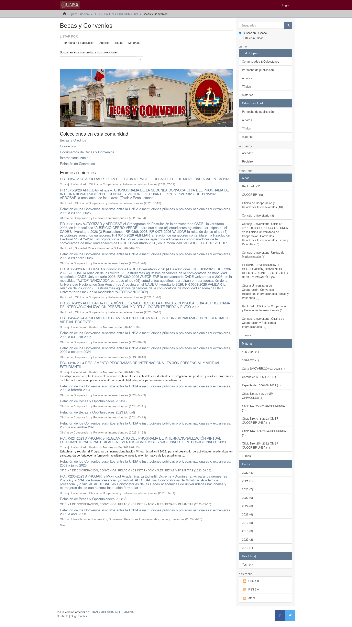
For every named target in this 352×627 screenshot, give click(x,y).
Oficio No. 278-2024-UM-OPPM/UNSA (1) (258, 395)
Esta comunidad (253, 38)
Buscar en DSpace (255, 33)
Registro (247, 161)
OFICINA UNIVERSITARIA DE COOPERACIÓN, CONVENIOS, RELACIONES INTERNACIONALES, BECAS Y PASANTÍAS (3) (265, 271)
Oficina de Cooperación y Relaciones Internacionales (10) (262, 205)
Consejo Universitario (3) (258, 215)
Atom (251, 598)
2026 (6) (247, 514)
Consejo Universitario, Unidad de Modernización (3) (263, 254)
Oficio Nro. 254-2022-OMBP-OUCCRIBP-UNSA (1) (260, 445)
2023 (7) (247, 489)
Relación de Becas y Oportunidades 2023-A (93, 498)
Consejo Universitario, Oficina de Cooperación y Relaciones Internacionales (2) (263, 322)
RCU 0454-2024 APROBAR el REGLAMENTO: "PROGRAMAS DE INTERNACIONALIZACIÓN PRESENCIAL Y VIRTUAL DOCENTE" (144, 319)
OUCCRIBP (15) (252, 194)
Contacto (62, 616)
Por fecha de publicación (78, 43)
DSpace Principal (78, 14)
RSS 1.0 (253, 581)
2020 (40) (248, 472)
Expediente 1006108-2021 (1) (261, 385)
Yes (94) (247, 564)
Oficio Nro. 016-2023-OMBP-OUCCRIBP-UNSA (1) (260, 420)
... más (246, 335)
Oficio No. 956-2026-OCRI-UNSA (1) (263, 408)
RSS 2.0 (253, 589)
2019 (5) (247, 523)
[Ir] (288, 25)
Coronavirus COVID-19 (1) (259, 377)
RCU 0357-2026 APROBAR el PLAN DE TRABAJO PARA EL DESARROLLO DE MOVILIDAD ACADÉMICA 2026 (145, 178)
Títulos (118, 43)
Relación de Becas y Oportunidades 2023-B (93, 400)
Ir (140, 60)
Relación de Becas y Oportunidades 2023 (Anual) (97, 412)
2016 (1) (247, 548)
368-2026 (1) (250, 360)
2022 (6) (247, 497)
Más (62, 525)
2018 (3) (247, 531)
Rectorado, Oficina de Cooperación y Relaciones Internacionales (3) (264, 308)
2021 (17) (248, 481)
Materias (134, 43)
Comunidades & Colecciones (260, 61)
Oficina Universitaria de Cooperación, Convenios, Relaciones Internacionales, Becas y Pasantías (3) (265, 291)
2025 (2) (247, 539)
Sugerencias (79, 616)
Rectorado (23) (252, 186)
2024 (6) (247, 506)
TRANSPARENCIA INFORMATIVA (116, 14)
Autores (104, 43)
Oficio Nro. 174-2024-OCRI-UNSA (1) (264, 433)
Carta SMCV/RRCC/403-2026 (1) (263, 368)
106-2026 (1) (250, 352)
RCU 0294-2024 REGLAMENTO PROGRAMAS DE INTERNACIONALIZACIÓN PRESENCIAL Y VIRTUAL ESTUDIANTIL (140, 364)
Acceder (247, 153)
